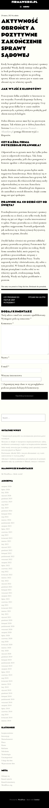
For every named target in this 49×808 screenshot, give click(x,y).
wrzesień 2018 (6, 702)
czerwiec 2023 (6, 532)
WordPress (21, 799)
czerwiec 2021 (6, 602)
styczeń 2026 (6, 495)
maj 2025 (4, 504)
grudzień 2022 (6, 550)
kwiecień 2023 (6, 538)
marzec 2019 (6, 684)
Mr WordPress (6, 474)
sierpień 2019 (6, 669)
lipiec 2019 (5, 672)
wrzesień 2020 (6, 629)
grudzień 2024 (6, 510)
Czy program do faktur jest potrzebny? (11, 300)
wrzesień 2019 (6, 666)
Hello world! (18, 474)
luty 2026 (5, 492)
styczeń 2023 (6, 547)
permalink (42, 286)
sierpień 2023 (6, 526)
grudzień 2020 (6, 620)
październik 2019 (7, 663)
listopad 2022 (6, 553)
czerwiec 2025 (6, 501)
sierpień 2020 (6, 632)
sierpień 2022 (6, 562)
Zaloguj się (5, 776)
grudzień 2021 (6, 587)
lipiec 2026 (5, 489)
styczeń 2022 (6, 583)
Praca (3, 742)
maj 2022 (4, 571)
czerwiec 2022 (6, 568)
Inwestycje (5, 736)
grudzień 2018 (6, 693)
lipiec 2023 (5, 529)
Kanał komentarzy (8, 782)
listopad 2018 (6, 696)
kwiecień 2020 (6, 644)
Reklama (4, 748)
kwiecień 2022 (6, 574)
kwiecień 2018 (6, 717)
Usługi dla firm (23, 286)
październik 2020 (7, 626)
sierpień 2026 (6, 486)
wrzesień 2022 (6, 559)
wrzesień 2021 (6, 593)
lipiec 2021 (5, 599)
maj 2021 (4, 605)
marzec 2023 (6, 541)
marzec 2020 (6, 647)
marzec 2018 (6, 720)
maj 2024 (4, 517)
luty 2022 (5, 580)
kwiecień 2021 (6, 608)
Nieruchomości (7, 739)
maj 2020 (4, 641)
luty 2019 (5, 687)
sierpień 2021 (6, 596)
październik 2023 (7, 523)
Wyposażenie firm (8, 763)
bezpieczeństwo (7, 733)
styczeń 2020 (6, 653)
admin (16, 15)
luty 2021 (5, 614)
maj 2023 (4, 535)
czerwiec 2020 (6, 638)
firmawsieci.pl (24, 2)
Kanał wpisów (6, 779)
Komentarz (7, 323)
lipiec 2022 (5, 565)
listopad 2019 (6, 660)
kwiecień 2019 (6, 681)
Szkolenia (5, 751)
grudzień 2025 (6, 498)
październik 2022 (7, 556)
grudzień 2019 (6, 656)
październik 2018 (7, 699)
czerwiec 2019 (6, 675)
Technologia (6, 754)
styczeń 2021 (6, 617)
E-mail (5, 366)
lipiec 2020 (5, 635)
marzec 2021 (6, 611)
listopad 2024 (6, 514)
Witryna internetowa (11, 375)
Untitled (36, 799)
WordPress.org (6, 785)
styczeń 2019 (6, 690)
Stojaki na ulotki (36, 297)
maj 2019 (4, 678)
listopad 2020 (6, 623)
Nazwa (5, 357)
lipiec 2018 (5, 708)
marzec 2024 (6, 520)
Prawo (3, 745)
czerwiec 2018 (6, 711)
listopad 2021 (6, 590)
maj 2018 (4, 714)
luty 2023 (5, 544)
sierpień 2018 (6, 705)
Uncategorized (6, 757)
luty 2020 (5, 650)
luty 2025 (5, 507)
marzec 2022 (6, 577)
